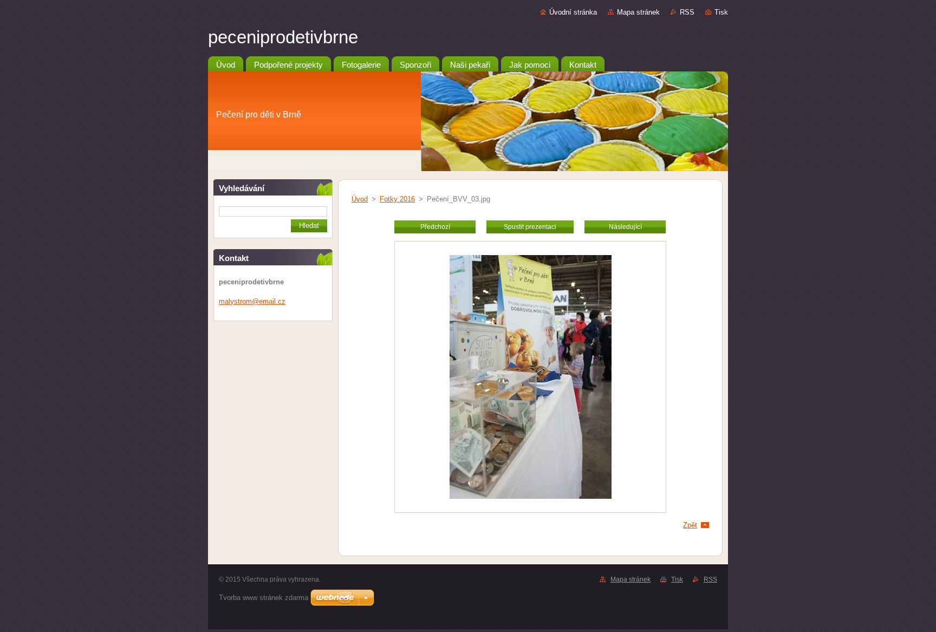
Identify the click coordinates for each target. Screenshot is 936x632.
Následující (625, 227)
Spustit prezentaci (530, 227)
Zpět (690, 525)
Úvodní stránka (573, 12)
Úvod (360, 199)
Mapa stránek (638, 12)
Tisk (721, 12)
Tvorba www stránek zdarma (263, 598)
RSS (687, 12)
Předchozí (435, 227)
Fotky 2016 (397, 199)
